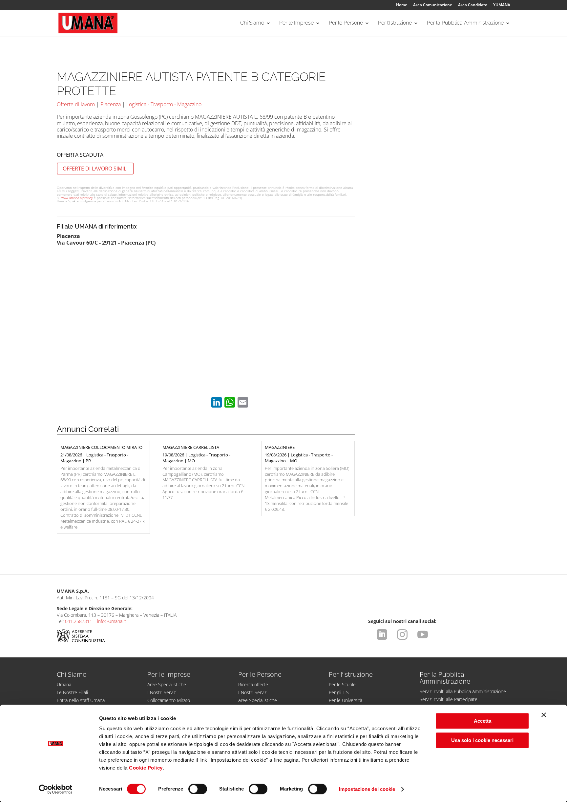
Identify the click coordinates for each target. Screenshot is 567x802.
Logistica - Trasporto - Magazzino (163, 104)
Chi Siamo (252, 23)
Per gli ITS (339, 692)
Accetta (482, 721)
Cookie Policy (146, 768)
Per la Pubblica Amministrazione (465, 23)
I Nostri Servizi (162, 692)
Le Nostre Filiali (72, 692)
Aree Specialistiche (166, 684)
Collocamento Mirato (168, 700)
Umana (64, 684)
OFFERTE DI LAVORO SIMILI (95, 168)
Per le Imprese (296, 23)
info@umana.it (111, 621)
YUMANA (501, 5)
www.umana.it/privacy (77, 197)
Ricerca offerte (253, 684)
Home (401, 5)
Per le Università (345, 700)
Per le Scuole (342, 684)
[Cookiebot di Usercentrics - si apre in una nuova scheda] (55, 789)
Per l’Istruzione (395, 23)
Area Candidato (472, 5)
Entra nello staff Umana (81, 700)
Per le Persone (346, 23)
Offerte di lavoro (76, 104)
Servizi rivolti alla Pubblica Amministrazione (463, 691)
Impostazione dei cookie (367, 789)
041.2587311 (78, 621)
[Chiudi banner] (543, 714)
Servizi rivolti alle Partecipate (448, 699)
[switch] (197, 789)
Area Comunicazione (432, 5)
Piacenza (110, 104)
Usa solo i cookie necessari (482, 740)
